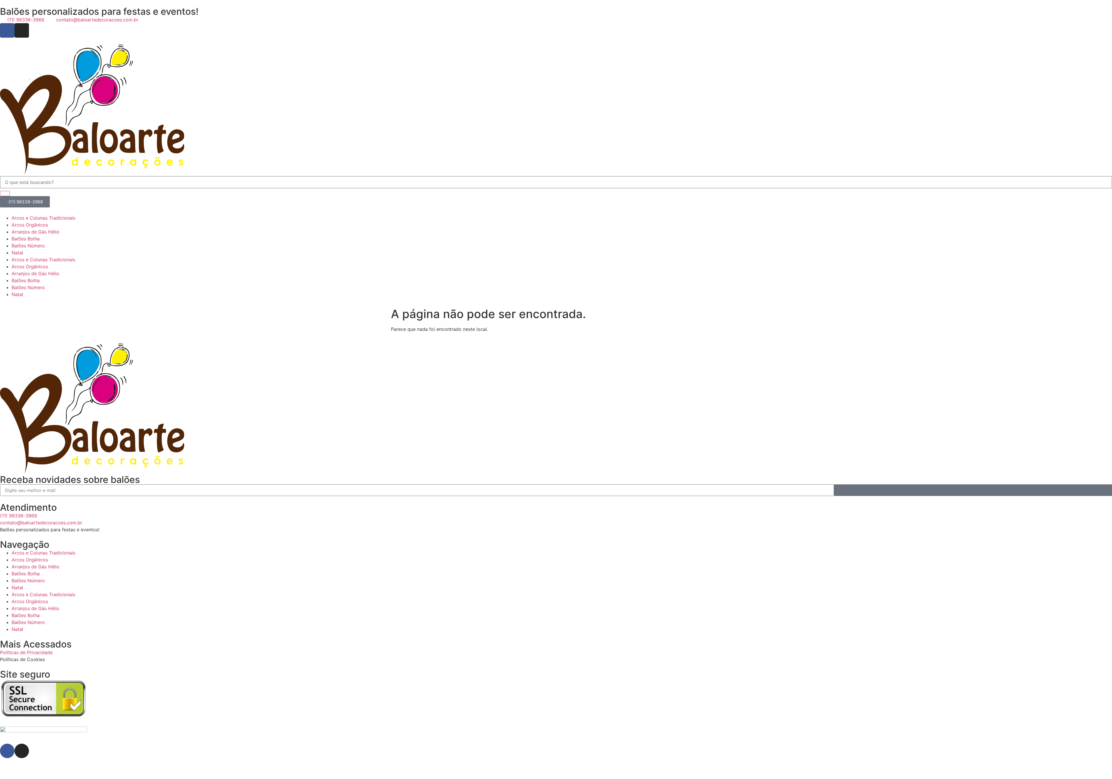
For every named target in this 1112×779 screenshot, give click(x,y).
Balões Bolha (26, 239)
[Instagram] (21, 30)
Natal (17, 253)
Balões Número (28, 246)
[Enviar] (973, 490)
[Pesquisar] (5, 193)
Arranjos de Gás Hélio (35, 232)
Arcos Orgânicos (30, 225)
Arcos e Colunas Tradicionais (43, 218)
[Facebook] (7, 30)
